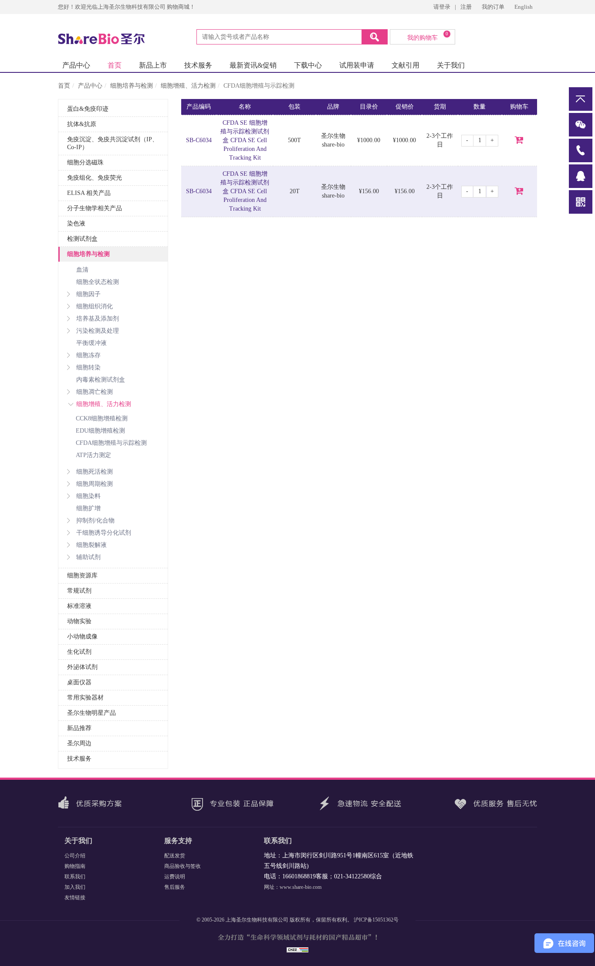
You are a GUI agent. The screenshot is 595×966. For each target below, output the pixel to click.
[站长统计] (297, 949)
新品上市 (153, 65)
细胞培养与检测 (131, 85)
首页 (115, 65)
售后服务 (174, 887)
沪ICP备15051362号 (376, 920)
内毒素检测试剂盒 (100, 379)
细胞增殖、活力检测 (188, 85)
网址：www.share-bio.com (292, 887)
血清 (82, 269)
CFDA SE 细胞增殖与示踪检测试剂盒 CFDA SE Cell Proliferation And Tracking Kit (244, 140)
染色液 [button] (76, 223)
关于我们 (451, 65)
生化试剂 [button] (79, 652)
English (523, 6)
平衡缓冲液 (91, 343)
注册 (466, 6)
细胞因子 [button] (88, 294)
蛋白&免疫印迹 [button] (87, 109)
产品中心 (76, 65)
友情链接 (74, 897)
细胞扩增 (88, 508)
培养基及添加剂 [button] (97, 318)
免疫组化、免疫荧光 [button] (94, 177)
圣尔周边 (79, 743)
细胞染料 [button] (88, 496)
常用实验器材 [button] (85, 697)
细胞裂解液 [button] (91, 545)
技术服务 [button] (79, 758)
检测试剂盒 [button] (82, 239)
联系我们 (74, 877)
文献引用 (405, 65)
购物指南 (74, 866)
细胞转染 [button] (88, 367)
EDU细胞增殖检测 (100, 430)
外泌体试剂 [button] (82, 667)
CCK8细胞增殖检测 (102, 418)
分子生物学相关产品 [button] (94, 208)
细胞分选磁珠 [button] (85, 162)
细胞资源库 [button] (82, 575)
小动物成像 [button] (82, 636)
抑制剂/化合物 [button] (95, 520)
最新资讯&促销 (253, 65)
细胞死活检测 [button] (94, 471)
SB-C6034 (199, 140)
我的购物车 (427, 36)
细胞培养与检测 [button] (88, 254)
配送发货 (174, 856)
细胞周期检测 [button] (94, 484)
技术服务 (198, 65)
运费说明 (174, 877)
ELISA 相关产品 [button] (89, 193)
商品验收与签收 (182, 866)
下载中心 (308, 65)
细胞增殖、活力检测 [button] (103, 404)
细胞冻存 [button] (88, 355)
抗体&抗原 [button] (81, 124)
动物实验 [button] (79, 621)
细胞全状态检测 (97, 282)
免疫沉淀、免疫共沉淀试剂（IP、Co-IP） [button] (112, 143)
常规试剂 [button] (79, 590)
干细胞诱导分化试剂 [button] (103, 532)
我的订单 (494, 6)
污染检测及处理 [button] (97, 331)
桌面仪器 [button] (79, 682)
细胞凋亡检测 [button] (94, 392)
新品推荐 (79, 728)
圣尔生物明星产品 (91, 713)
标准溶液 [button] (79, 606)
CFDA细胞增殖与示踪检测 (111, 443)
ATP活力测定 (93, 455)
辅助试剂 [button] (88, 557)
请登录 (441, 6)
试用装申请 (356, 65)
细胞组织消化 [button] (94, 306)
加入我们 (74, 887)
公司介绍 (74, 856)
